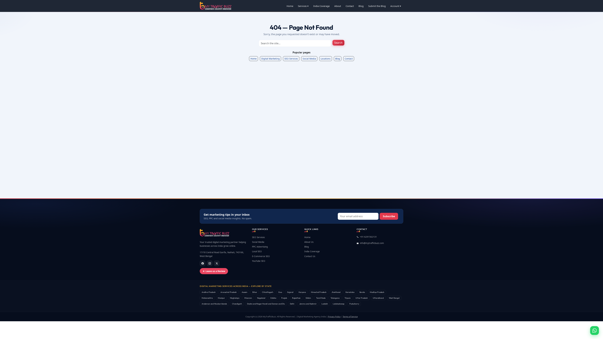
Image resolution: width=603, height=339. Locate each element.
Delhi (292, 303)
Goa (280, 292)
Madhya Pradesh (377, 292)
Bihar (254, 292)
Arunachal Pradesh (228, 292)
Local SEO (257, 251)
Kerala (362, 292)
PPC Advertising (260, 246)
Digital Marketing (270, 58)
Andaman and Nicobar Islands (214, 303)
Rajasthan (296, 298)
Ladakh (324, 303)
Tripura (348, 298)
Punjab (284, 298)
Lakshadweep (338, 303)
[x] (217, 263)
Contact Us (309, 256)
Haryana (302, 292)
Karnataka (349, 292)
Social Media (309, 58)
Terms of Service (350, 316)
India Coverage (321, 6)
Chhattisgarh (267, 292)
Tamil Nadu (321, 298)
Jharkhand (335, 292)
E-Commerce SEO (261, 256)
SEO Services (291, 58)
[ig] (209, 263)
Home (290, 6)
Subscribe (389, 216)
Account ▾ (395, 6)
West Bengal (394, 298)
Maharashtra (207, 298)
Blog (361, 6)
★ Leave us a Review (214, 271)
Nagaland (261, 298)
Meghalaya (234, 298)
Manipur (221, 298)
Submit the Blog (377, 6)
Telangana (335, 298)
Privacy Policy (334, 316)
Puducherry (354, 303)
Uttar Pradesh (362, 298)
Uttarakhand (378, 298)
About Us (308, 242)
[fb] (202, 263)
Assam (244, 292)
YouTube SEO (258, 261)
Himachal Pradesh (318, 292)
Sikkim (308, 298)
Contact (350, 6)
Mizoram (248, 298)
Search (338, 42)
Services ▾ (303, 6)
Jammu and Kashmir (308, 303)
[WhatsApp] (594, 330)
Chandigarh (237, 303)
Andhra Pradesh (208, 292)
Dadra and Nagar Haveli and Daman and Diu (266, 303)
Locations (326, 58)
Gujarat (290, 292)
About (337, 6)
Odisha (273, 298)
